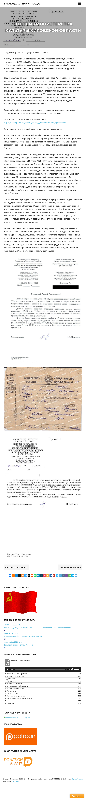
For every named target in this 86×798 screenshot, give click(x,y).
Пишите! (16, 781)
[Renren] (50, 575)
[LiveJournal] (41, 575)
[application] (43, 669)
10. (15, 696)
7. (14, 688)
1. (16, 674)
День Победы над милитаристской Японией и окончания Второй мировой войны (37, 627)
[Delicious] (25, 575)
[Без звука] (72, 669)
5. (13, 684)
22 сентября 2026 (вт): (13, 642)
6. (16, 686)
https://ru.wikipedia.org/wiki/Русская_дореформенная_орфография (35, 123)
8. (10, 691)
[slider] (77, 669)
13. (10, 703)
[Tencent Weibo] (60, 575)
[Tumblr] (63, 575)
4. (10, 681)
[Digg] (29, 575)
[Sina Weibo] (54, 575)
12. (11, 701)
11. (18, 698)
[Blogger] (22, 575)
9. (11, 693)
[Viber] (66, 575)
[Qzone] (47, 575)
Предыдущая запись (16, 567)
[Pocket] (44, 575)
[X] (19, 575)
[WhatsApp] (69, 575)
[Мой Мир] (16, 575)
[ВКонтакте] (10, 575)
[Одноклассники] (13, 575)
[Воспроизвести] (8, 669)
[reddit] (32, 575)
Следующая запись (69, 567)
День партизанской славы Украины (18, 645)
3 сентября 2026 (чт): (12, 625)
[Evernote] (35, 575)
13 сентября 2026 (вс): (12, 633)
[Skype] (72, 575)
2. (15, 676)
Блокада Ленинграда (22, 3)
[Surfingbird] (57, 575)
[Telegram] (76, 575)
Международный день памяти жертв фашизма (23, 636)
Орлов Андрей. (77, 779)
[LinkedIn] (38, 575)
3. (10, 679)
